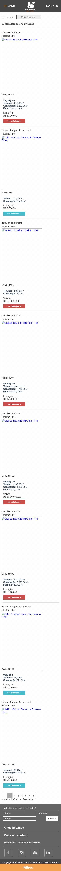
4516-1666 (52, 6)
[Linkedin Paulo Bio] (48, 852)
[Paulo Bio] (30, 10)
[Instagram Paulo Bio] (21, 852)
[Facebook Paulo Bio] (8, 852)
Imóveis (15, 799)
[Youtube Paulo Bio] (35, 852)
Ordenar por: (7, 17)
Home (4, 799)
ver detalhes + (14, 121)
